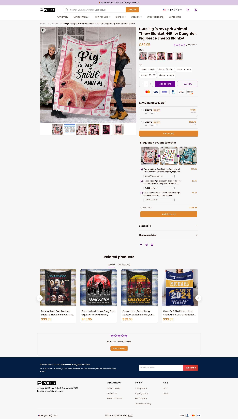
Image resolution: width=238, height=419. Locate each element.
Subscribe (191, 367)
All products (53, 23)
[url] (130, 415)
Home (42, 23)
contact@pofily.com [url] (53, 391)
